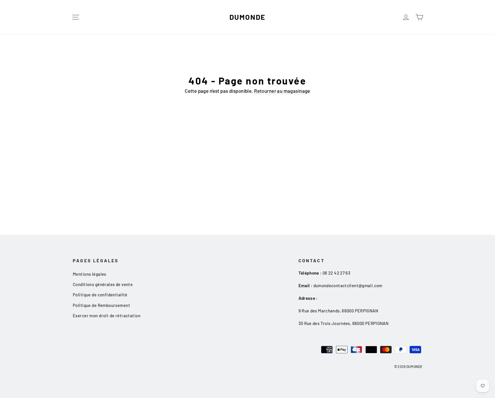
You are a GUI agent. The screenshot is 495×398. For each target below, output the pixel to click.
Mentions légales (89, 274)
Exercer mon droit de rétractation (106, 315)
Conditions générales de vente (103, 284)
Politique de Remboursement (101, 305)
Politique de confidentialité (100, 294)
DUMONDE (247, 17)
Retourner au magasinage (282, 91)
